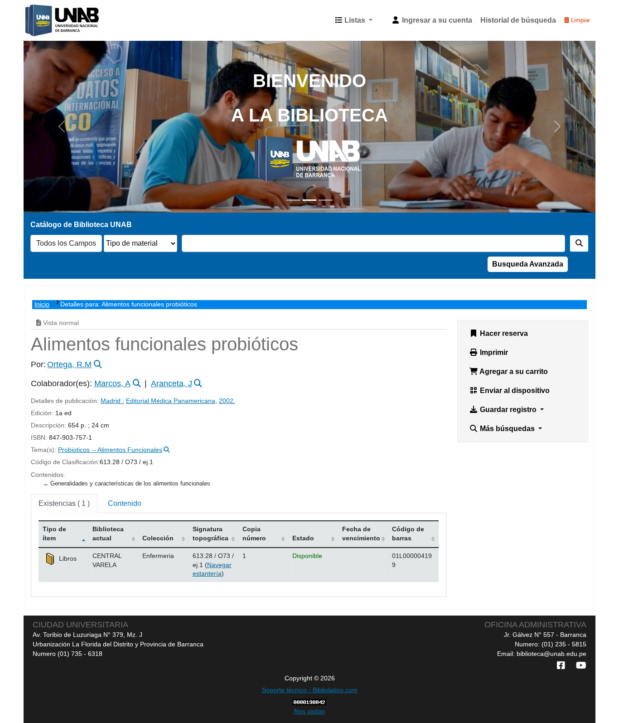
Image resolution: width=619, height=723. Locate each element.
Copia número (254, 533)
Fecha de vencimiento (361, 533)
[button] (354, 20)
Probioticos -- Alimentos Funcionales (110, 449)
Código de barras (408, 533)
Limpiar (579, 20)
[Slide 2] (309, 200)
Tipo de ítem (54, 533)
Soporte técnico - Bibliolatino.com (310, 690)
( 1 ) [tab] (64, 503)
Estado (303, 538)
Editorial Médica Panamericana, (171, 401)
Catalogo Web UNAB (48, 20)
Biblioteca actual (108, 533)
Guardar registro (508, 409)
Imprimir (493, 352)
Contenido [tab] (124, 503)
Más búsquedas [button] (507, 428)
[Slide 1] (293, 200)
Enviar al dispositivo (514, 390)
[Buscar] (579, 243)
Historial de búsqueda (518, 20)
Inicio (41, 304)
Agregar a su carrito (513, 371)
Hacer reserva (503, 333)
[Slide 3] (326, 200)
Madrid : (112, 401)
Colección (158, 538)
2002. (227, 401)
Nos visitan (309, 711)
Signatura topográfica (210, 533)
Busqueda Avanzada (527, 264)
